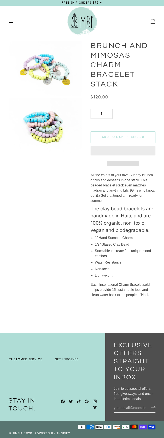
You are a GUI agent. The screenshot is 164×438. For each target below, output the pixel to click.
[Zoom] (16, 88)
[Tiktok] (79, 401)
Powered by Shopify (52, 433)
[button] (123, 152)
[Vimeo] (95, 407)
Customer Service (25, 359)
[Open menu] (15, 21)
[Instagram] (95, 401)
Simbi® (17, 433)
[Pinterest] (87, 401)
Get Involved (67, 359)
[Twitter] (71, 401)
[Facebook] (63, 401)
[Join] (151, 407)
